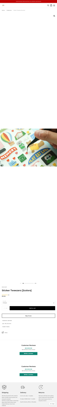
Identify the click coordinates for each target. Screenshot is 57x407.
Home (3, 10)
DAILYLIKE (4, 287)
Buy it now (28, 316)
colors (4, 301)
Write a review (28, 353)
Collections (9, 10)
